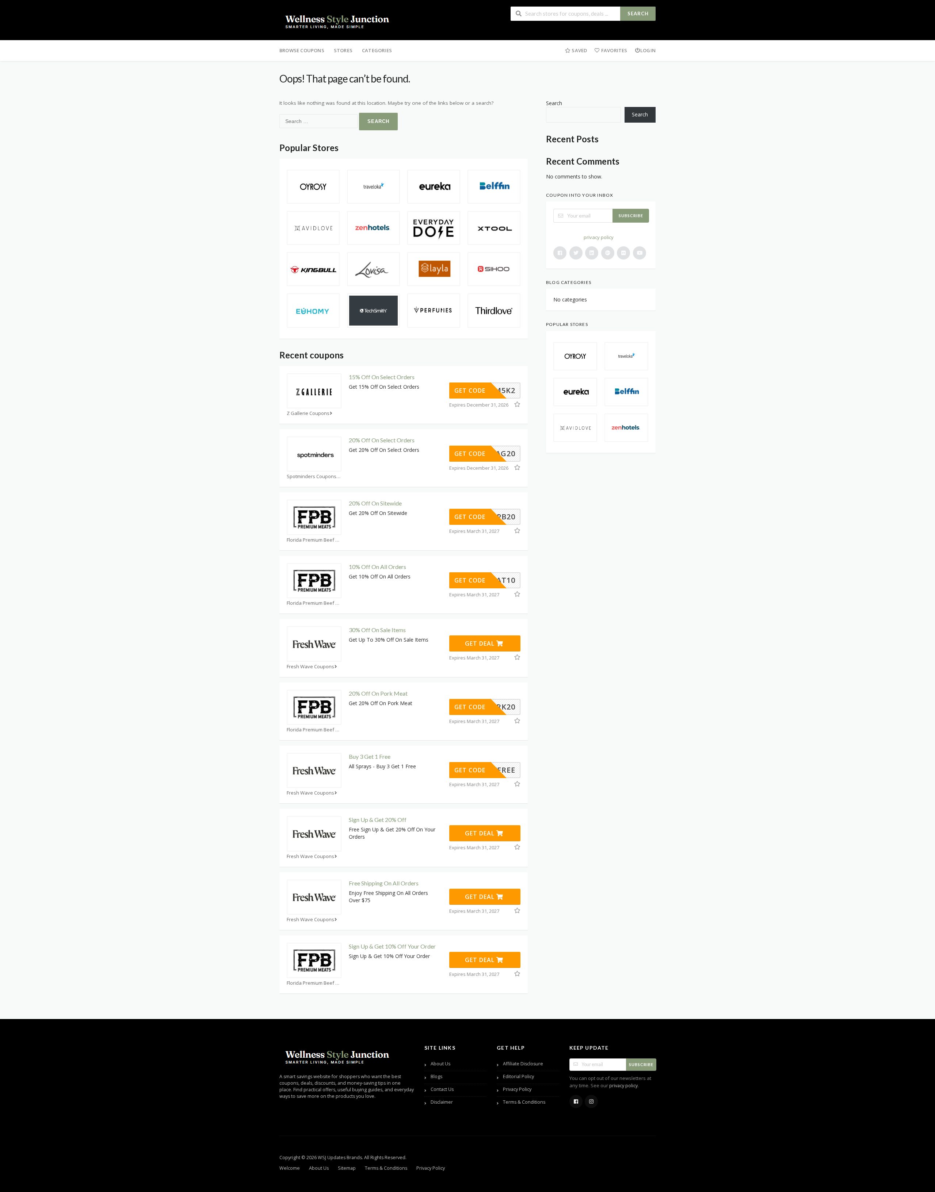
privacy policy (599, 237)
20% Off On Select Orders (382, 440)
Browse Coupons (301, 50)
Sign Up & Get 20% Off (378, 819)
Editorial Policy (518, 1076)
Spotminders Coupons (311, 476)
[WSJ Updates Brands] (338, 20)
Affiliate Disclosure (523, 1064)
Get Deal (480, 643)
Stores (343, 50)
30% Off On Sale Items (377, 629)
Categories (377, 50)
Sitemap (347, 1168)
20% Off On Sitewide (375, 503)
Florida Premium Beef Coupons (314, 540)
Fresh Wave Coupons (310, 667)
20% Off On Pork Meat (378, 693)
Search (638, 13)
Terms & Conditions (524, 1102)
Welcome (289, 1168)
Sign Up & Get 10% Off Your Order (392, 946)
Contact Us (442, 1089)
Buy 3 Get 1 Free (369, 756)
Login (648, 50)
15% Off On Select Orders (382, 376)
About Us (440, 1064)
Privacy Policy (517, 1089)
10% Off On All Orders (377, 566)
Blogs (436, 1076)
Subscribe (631, 215)
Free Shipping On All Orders (384, 883)
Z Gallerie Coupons (308, 413)
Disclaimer (442, 1102)
